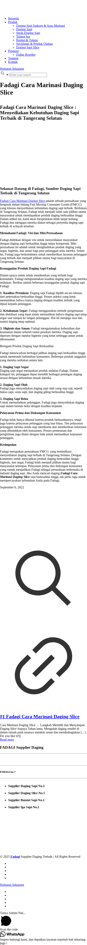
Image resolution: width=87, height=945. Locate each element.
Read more (7, 739)
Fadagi (15, 856)
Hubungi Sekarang (12, 68)
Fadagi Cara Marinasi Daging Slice (23, 201)
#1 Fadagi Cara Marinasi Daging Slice (40, 716)
